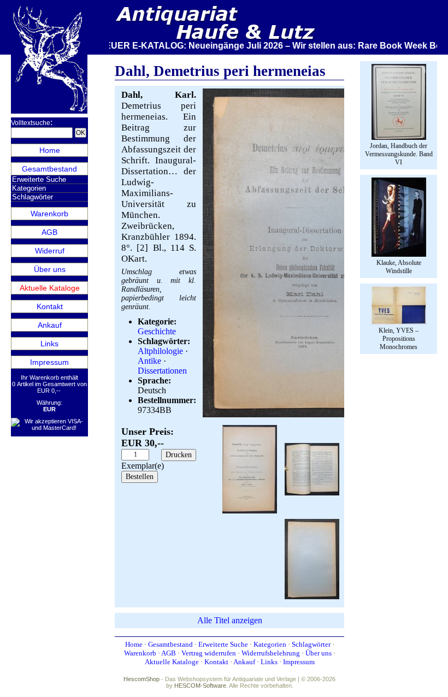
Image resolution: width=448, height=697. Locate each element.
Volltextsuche (30, 123)
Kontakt (50, 306)
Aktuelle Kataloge (50, 287)
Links (49, 343)
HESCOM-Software (200, 685)
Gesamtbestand (49, 168)
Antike (149, 360)
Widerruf (49, 250)
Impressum (49, 362)
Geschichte (157, 331)
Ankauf (50, 325)
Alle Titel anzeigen (229, 620)
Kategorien (29, 188)
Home (49, 150)
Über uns (50, 269)
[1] (312, 415)
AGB (49, 232)
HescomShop (141, 679)
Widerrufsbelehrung (270, 653)
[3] (312, 467)
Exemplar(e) (142, 465)
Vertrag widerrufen (208, 653)
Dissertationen (162, 370)
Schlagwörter (32, 197)
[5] (312, 558)
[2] (250, 467)
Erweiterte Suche (39, 179)
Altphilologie (160, 351)
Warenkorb (49, 213)
